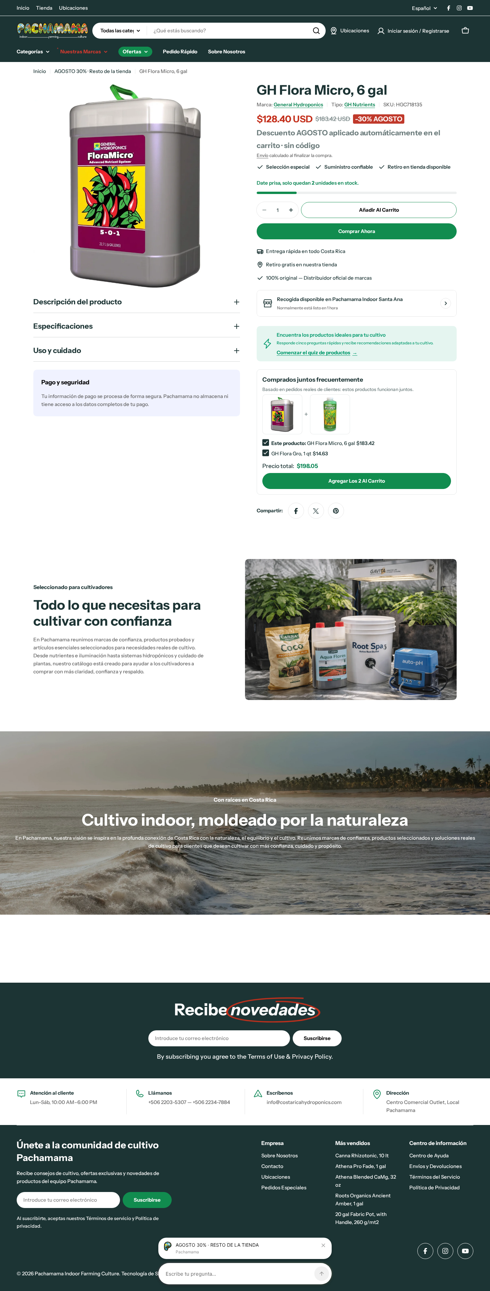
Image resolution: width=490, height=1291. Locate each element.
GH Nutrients (359, 104)
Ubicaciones (73, 8)
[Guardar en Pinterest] (336, 511)
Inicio (23, 8)
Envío (262, 155)
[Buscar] (316, 31)
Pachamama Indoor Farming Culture (77, 1273)
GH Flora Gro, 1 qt (291, 453)
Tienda (44, 8)
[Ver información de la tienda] (445, 303)
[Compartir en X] (316, 511)
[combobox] (209, 31)
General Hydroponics (298, 104)
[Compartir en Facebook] (296, 511)
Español (421, 8)
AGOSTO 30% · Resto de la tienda (92, 71)
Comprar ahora (356, 231)
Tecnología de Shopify (147, 1273)
